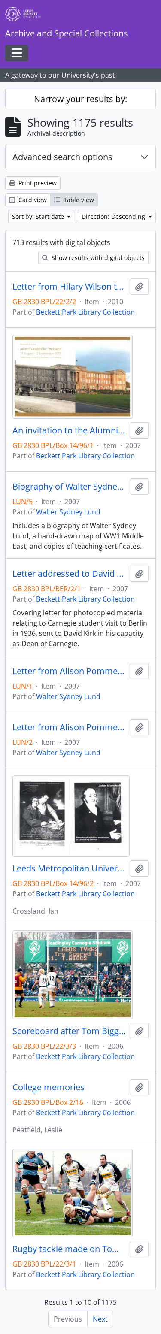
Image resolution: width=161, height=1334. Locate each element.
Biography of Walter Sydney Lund (69, 486)
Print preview (37, 183)
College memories (48, 1087)
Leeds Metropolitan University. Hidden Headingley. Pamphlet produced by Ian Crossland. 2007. (69, 868)
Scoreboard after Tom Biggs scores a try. (69, 1031)
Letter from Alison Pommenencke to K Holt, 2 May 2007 (69, 671)
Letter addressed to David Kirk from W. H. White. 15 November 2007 (69, 574)
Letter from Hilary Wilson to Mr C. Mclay (69, 286)
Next (100, 1319)
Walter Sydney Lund (68, 512)
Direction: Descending (114, 216)
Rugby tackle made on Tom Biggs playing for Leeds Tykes (69, 1249)
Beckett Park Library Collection (85, 312)
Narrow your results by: (80, 99)
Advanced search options (62, 157)
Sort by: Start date (39, 216)
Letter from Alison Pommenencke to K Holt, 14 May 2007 (69, 727)
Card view (32, 200)
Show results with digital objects (97, 258)
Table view (78, 200)
